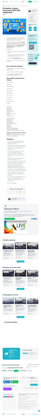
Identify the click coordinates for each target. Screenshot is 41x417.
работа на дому (30, 244)
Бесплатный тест (32, 63)
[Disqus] (20, 334)
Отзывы (26, 388)
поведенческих (35, 298)
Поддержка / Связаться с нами (33, 378)
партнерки (4, 244)
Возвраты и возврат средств (23, 398)
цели (19, 299)
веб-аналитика (23, 298)
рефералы (4, 243)
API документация (34, 384)
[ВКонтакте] (14, 1)
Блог (11, 1)
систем (4, 299)
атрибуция (8, 244)
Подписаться (33, 42)
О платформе (31, 388)
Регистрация (35, 1)
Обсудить (31, 16)
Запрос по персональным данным (24, 396)
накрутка (11, 298)
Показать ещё (20, 261)
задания (17, 244)
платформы (34, 244)
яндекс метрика (18, 298)
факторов (29, 299)
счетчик (17, 299)
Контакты (36, 388)
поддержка (22, 133)
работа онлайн (36, 243)
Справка (23, 377)
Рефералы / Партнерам (34, 381)
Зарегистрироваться (9, 218)
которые (31, 298)
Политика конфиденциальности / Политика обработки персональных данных (26, 407)
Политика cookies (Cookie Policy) (24, 408)
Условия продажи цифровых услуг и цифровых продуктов (27, 401)
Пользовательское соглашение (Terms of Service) (27, 404)
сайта (8, 298)
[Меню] (27, 1)
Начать (16, 370)
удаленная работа (30, 243)
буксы (16, 243)
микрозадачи (24, 243)
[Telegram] (16, 1)
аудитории (4, 298)
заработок (19, 243)
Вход (30, 1)
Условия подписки (21, 399)
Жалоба (27, 377)
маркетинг (8, 243)
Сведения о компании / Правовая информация (27, 403)
